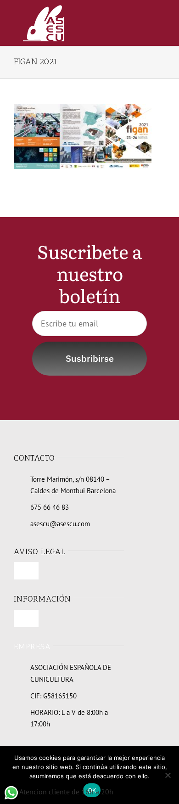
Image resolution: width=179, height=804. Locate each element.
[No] (167, 775)
